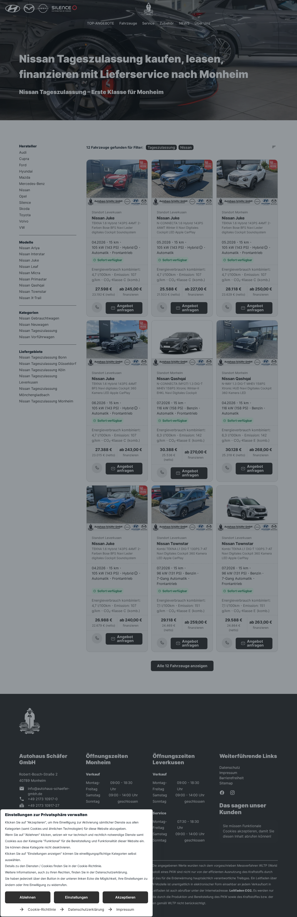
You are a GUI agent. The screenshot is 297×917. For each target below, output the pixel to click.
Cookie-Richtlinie (42, 909)
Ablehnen (28, 897)
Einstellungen (76, 897)
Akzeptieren (125, 897)
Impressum (125, 909)
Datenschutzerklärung (86, 909)
